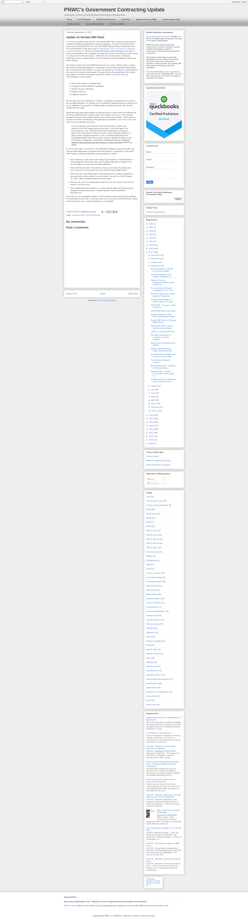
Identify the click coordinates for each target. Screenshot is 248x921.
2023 (151, 234)
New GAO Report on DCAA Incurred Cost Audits (162, 270)
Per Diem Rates (73, 24)
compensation (152, 607)
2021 (151, 241)
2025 (151, 227)
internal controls (152, 654)
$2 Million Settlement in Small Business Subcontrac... (163, 295)
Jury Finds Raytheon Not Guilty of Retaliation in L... (162, 275)
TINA (148, 569)
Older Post (133, 294)
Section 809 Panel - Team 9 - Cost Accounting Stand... (163, 327)
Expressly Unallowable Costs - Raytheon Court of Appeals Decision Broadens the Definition (105, 901)
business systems (153, 598)
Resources (150, 883)
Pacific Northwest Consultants (158, 36)
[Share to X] (111, 211)
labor (148, 658)
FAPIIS (149, 526)
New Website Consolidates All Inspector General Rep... (163, 355)
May (153, 396)
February (155, 407)
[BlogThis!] (109, 211)
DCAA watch (151, 514)
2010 (151, 436)
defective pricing (153, 624)
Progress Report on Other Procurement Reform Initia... (163, 315)
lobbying (149, 662)
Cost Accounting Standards (157, 505)
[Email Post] (102, 212)
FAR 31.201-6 (152, 531)
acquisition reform (78, 215)
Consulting (150, 879)
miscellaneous (152, 671)
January (154, 411)
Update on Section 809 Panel (163, 331)
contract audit (151, 615)
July (153, 389)
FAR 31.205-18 (152, 535)
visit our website (171, 72)
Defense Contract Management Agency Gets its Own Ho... (162, 282)
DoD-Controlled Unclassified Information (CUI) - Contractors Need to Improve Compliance (162, 764)
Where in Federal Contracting (158, 460)
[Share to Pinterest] (116, 211)
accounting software (154, 577)
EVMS (148, 522)
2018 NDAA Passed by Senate (163, 311)
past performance (153, 675)
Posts (151, 479)
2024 (151, 231)
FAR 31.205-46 (152, 543)
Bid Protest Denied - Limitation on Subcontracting (163, 367)
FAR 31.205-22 (152, 539)
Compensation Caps (171, 19)
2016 (151, 415)
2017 (151, 252)
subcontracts (151, 687)
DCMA (149, 518)
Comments (154, 483)
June (153, 393)
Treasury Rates (152, 456)
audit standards (152, 586)
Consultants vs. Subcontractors (159, 733)
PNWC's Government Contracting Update (114, 9)
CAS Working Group (154, 501)
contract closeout (153, 620)
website (83, 201)
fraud (148, 645)
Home (69, 19)
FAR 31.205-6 (152, 548)
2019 (151, 245)
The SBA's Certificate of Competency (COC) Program (160, 337)
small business (152, 683)
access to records (153, 573)
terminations (151, 696)
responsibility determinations (157, 679)
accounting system (153, 581)
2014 (151, 422)
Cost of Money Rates (95, 24)
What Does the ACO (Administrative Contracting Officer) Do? (160, 780)
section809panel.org (119, 70)
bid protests (151, 590)
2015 (151, 419)
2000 (151, 443)
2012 (151, 429)
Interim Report (127, 120)
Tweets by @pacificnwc (155, 212)
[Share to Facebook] (114, 211)
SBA (148, 564)
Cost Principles (84, 19)
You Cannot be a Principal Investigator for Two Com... (163, 289)
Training (156, 881)
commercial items (153, 603)
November (155, 259)
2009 (151, 440)
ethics (148, 637)
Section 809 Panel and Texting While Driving (163, 321)
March (154, 404)
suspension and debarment (157, 692)
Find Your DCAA (117, 24)
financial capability (153, 641)
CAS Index (125, 19)
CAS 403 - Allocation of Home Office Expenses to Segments (161, 747)
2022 (151, 238)
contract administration (155, 611)
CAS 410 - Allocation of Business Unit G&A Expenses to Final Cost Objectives (163, 796)
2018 (151, 248)
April (153, 400)
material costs (152, 666)
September (156, 266)
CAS (148, 497)
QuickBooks (151, 560)
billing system (151, 594)
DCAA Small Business (106, 19)
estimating (150, 632)
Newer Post (71, 294)
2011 (151, 433)
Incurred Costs (152, 552)
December (155, 255)
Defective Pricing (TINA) (146, 19)
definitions (150, 628)
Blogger (152, 916)
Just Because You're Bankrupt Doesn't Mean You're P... (163, 380)
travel (148, 700)
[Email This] (106, 211)
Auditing (149, 881)
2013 (151, 426)
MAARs (149, 556)
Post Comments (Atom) (107, 300)
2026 (151, 224)
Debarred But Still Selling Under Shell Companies (161, 350)
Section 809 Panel (93, 215)
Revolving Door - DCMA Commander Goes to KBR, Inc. (163, 373)
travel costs (151, 705)
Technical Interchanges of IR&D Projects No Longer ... (163, 300)
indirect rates (151, 649)
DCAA (148, 509)
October (154, 262)
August (154, 386)
